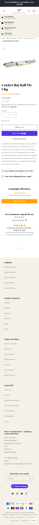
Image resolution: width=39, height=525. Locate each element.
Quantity (4, 111)
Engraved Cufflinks (10, 272)
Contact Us (7, 390)
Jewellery (7, 308)
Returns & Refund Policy (12, 400)
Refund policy (21, 517)
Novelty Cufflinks (9, 277)
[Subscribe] (30, 478)
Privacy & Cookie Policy (11, 406)
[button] (4, 11)
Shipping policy (26, 520)
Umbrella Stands (9, 375)
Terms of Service (9, 411)
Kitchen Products (9, 359)
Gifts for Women (9, 354)
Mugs (6, 324)
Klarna (6, 421)
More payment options (19, 138)
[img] (19, 217)
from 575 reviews (18, 220)
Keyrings (7, 313)
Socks (6, 329)
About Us (7, 395)
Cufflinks (7, 303)
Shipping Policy (9, 416)
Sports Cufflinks (9, 283)
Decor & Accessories (10, 344)
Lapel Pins (7, 318)
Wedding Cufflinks (10, 267)
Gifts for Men (8, 349)
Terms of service (15, 520)
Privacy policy (31, 517)
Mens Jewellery (9, 370)
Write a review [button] (19, 201)
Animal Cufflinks (9, 288)
